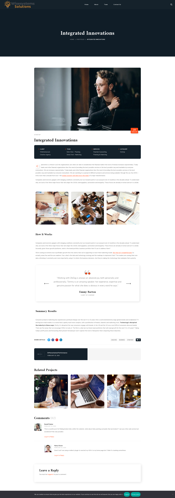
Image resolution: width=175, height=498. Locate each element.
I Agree (127, 494)
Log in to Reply (49, 437)
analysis (114, 340)
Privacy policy (136, 494)
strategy (130, 340)
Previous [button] (46, 283)
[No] (173, 494)
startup (37, 135)
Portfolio (80, 39)
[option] (87, 283)
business (122, 340)
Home (72, 39)
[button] (171, 4)
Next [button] (128, 283)
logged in (51, 474)
